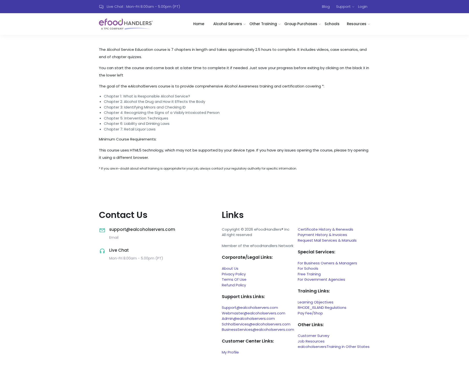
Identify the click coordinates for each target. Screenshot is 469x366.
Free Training (309, 274)
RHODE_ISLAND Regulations (322, 307)
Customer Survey (313, 335)
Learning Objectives (315, 302)
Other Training (263, 23)
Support (343, 6)
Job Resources (311, 341)
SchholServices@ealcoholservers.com (256, 324)
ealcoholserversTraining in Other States (334, 346)
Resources (356, 23)
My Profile (230, 352)
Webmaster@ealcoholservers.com (253, 313)
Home (198, 23)
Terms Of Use (234, 279)
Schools (332, 23)
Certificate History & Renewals (325, 229)
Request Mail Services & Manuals (327, 240)
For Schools (308, 268)
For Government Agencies (321, 279)
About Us (230, 268)
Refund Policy (234, 285)
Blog (326, 6)
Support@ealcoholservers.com (250, 307)
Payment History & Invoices (322, 234)
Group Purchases (300, 23)
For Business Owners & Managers (327, 263)
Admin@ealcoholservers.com (248, 318)
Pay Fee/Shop (310, 313)
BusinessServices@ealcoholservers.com (258, 329)
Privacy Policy (234, 274)
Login (362, 6)
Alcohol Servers (227, 23)
